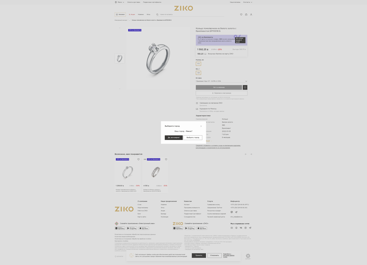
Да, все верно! (174, 137)
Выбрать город (193, 137)
